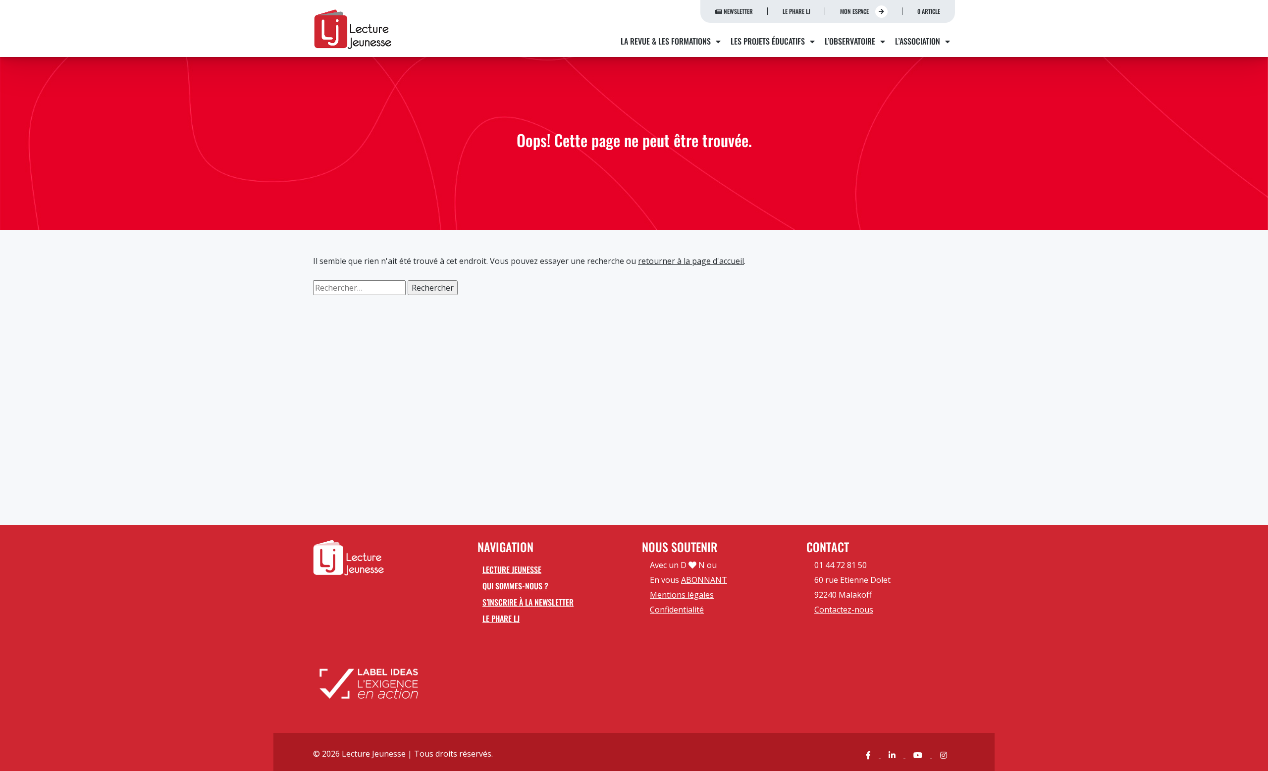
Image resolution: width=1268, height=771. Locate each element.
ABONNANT (704, 579)
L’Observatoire (850, 41)
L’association (917, 41)
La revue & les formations (666, 41)
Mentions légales (682, 594)
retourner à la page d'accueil (691, 261)
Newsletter (737, 11)
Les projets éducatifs (768, 41)
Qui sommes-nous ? (515, 586)
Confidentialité (677, 609)
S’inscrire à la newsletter (528, 602)
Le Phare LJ (796, 11)
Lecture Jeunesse (511, 569)
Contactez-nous (843, 609)
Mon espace (855, 11)
